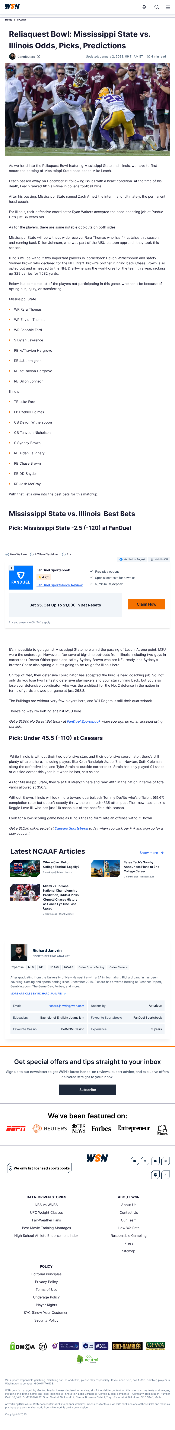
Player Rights (46, 1305)
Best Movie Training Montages (46, 1228)
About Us (128, 1205)
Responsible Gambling (129, 1235)
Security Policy (46, 1320)
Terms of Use (46, 1289)
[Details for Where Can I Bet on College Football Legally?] (25, 869)
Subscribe (87, 1090)
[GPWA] (155, 1346)
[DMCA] (22, 1346)
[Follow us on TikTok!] (165, 1175)
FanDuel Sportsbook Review (59, 585)
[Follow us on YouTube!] (155, 1161)
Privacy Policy (46, 1282)
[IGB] (65, 1346)
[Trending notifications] (144, 6)
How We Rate (129, 1228)
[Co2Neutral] (87, 1359)
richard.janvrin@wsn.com (66, 1006)
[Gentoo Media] (95, 1346)
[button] (168, 7)
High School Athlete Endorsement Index (46, 1235)
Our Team (129, 1220)
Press (128, 1243)
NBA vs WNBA (46, 1205)
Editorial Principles (46, 1274)
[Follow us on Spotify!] (155, 1175)
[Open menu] (168, 7)
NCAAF (21, 19)
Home (8, 19)
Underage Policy (46, 1297)
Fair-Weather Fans (46, 1220)
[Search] (156, 6)
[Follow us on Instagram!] (165, 1161)
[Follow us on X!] (145, 1161)
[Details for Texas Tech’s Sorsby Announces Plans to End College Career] (105, 869)
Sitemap (128, 1251)
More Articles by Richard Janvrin (36, 993)
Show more (149, 853)
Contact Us (129, 1212)
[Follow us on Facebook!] (135, 1161)
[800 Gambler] (127, 1346)
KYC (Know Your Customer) (46, 1312)
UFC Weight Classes (46, 1212)
